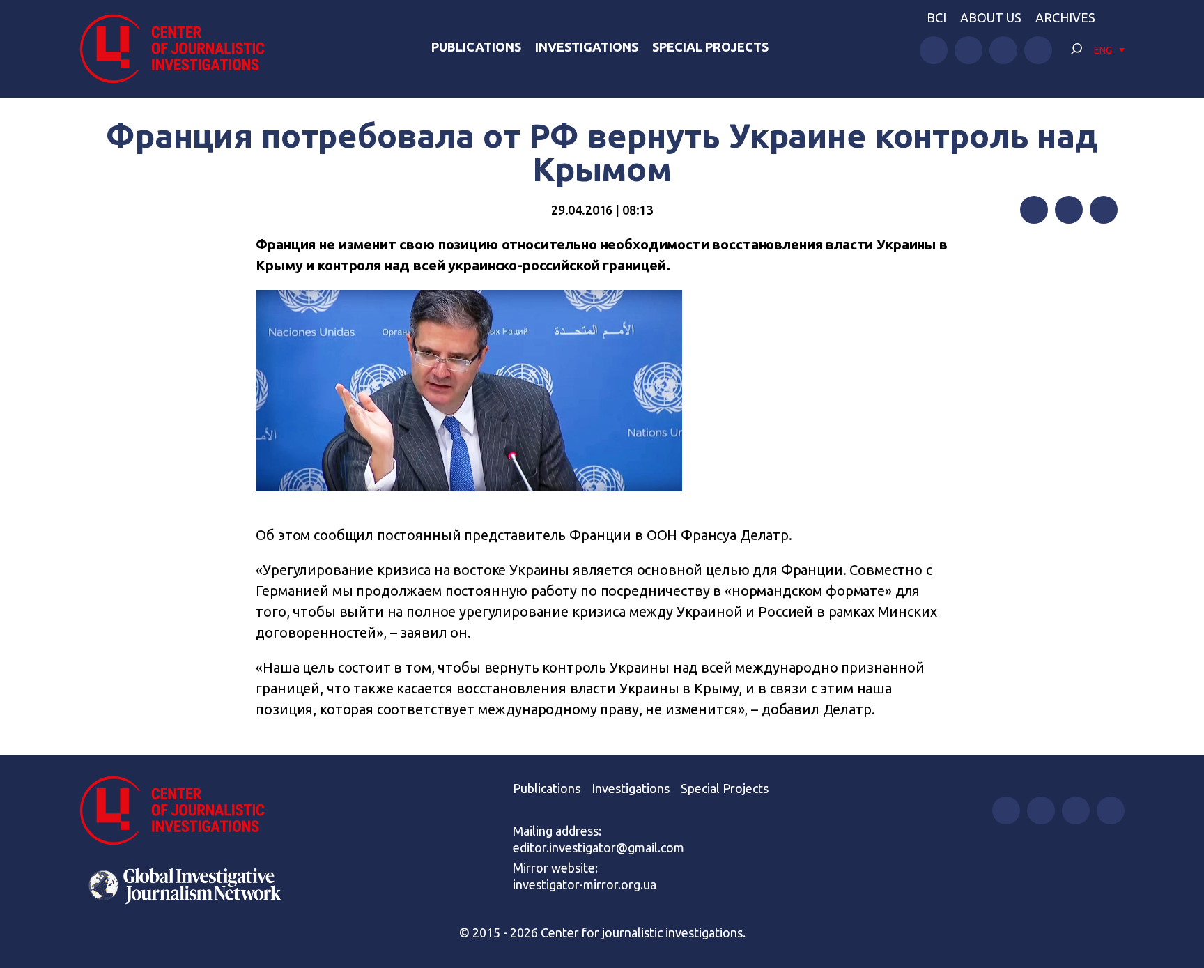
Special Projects (710, 47)
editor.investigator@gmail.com (598, 847)
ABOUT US (990, 17)
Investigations (586, 47)
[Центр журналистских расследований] (179, 49)
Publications (476, 47)
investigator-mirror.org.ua (584, 884)
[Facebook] (1034, 210)
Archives (1065, 17)
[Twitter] (1069, 210)
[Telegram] (1104, 210)
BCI (936, 17)
